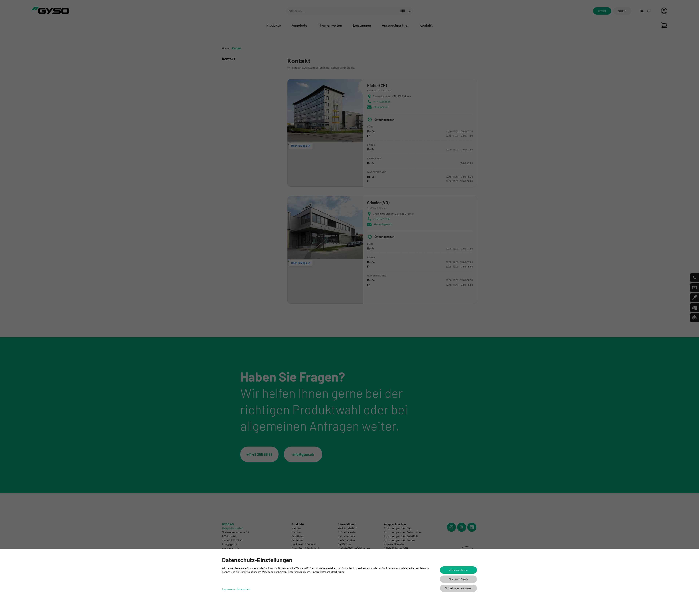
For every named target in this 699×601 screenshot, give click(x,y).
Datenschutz (244, 589)
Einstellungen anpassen (458, 588)
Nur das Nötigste (458, 579)
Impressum (228, 589)
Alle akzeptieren (458, 570)
